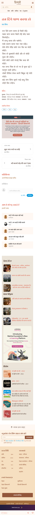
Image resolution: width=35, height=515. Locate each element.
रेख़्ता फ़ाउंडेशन (10, 441)
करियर (21, 468)
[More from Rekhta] (32, 2)
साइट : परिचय (23, 454)
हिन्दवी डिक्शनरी (22, 485)
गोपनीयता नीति (20, 441)
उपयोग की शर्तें (18, 504)
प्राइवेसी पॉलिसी (10, 504)
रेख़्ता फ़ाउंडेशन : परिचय (25, 461)
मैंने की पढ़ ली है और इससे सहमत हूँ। (17, 442)
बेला (9, 11)
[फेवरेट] (32, 512)
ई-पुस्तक (25, 11)
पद (7, 461)
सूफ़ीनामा (20, 481)
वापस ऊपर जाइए (19, 427)
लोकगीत (7, 468)
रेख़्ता (2, 481)
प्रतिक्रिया (30, 195)
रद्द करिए (23, 195)
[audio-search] (31, 7)
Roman (5, 513)
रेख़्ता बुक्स (4, 488)
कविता (16, 11)
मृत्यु (15, 110)
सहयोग (21, 472)
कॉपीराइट (26, 504)
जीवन (4, 110)
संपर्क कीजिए (22, 465)
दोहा (7, 465)
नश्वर (10, 110)
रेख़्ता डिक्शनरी (5, 485)
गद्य (20, 11)
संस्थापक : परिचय (24, 458)
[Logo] (17, 3)
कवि (12, 11)
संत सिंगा (5, 24)
